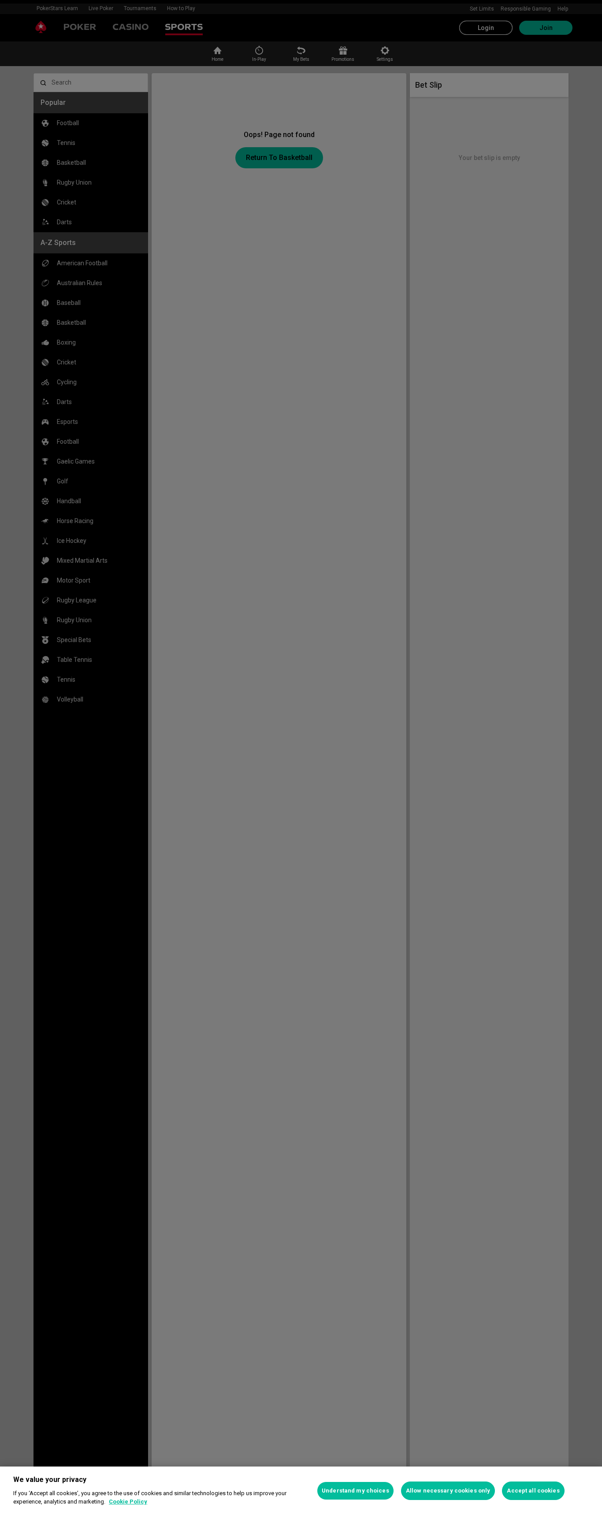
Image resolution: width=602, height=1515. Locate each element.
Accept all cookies (533, 1490)
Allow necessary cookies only (448, 1490)
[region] (301, 1491)
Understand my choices (355, 1490)
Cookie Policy (128, 1501)
